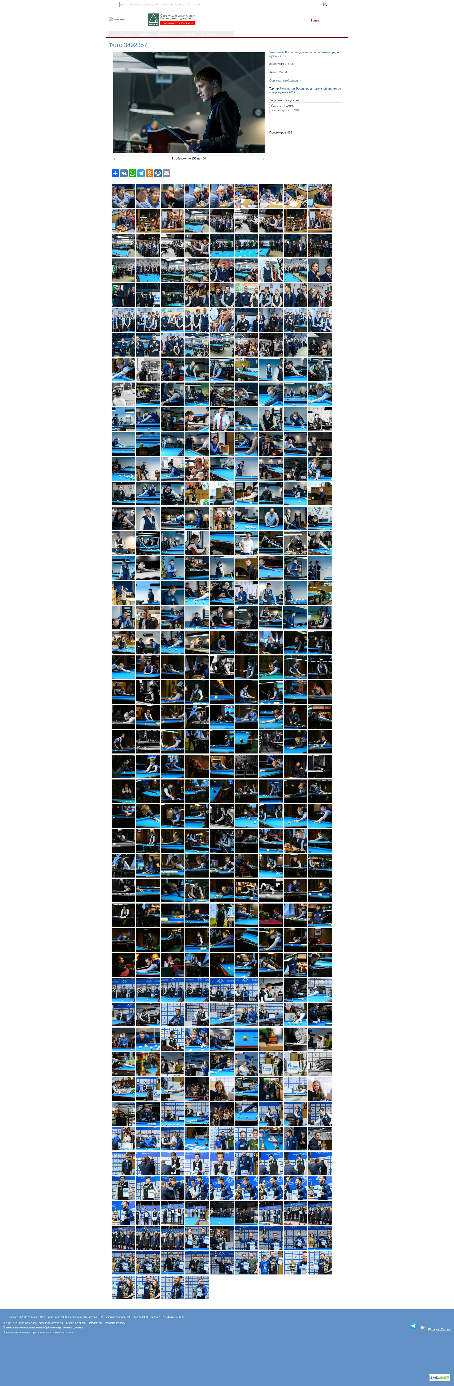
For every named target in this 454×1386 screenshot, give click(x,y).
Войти (315, 20)
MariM (283, 72)
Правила (209, 34)
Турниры (145, 34)
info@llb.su (95, 1322)
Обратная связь (76, 1322)
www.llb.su (57, 1322)
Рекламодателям (115, 1322)
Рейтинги (166, 34)
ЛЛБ (226, 34)
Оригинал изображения (285, 80)
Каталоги (187, 34)
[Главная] (116, 19)
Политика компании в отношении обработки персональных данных (43, 1327)
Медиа (126, 34)
